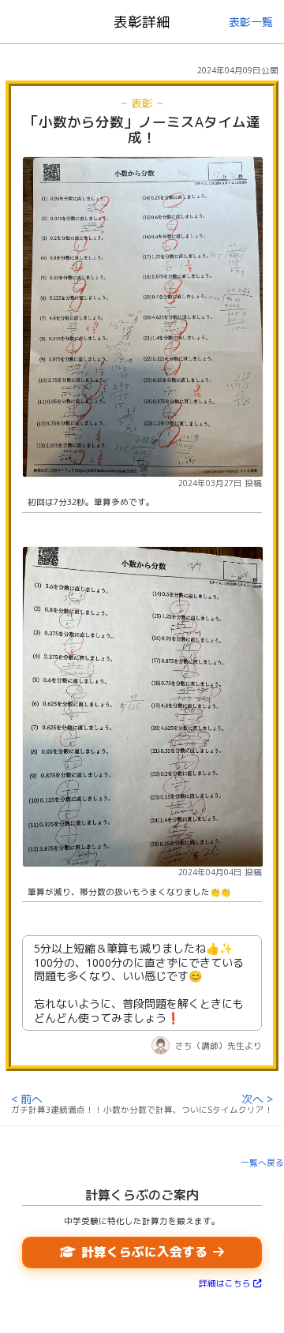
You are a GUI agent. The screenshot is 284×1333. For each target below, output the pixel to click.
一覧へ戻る (262, 1162)
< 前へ (27, 1098)
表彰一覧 (251, 21)
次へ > (257, 1098)
